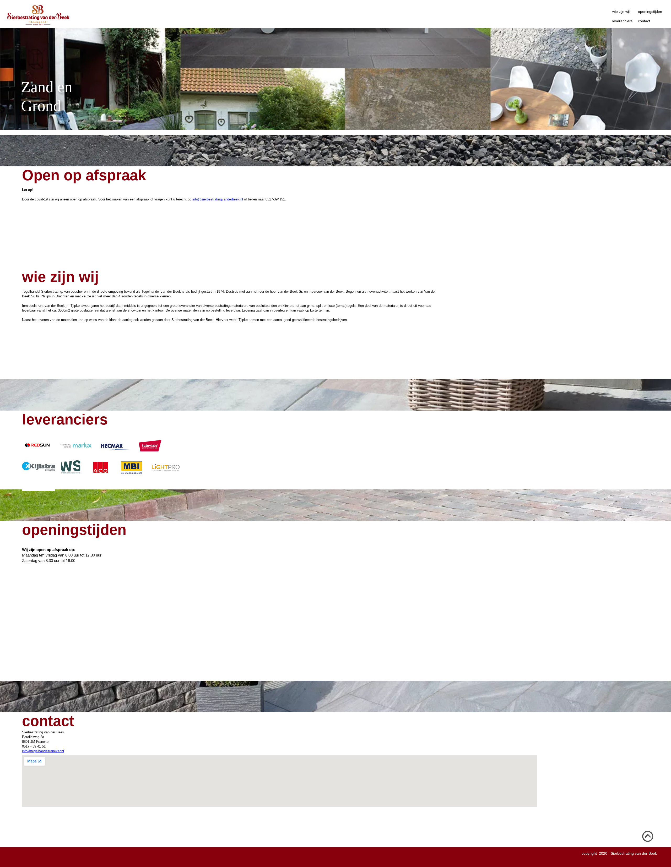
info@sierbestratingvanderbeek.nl (217, 199)
